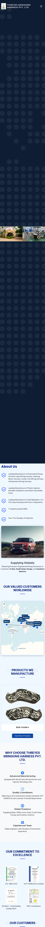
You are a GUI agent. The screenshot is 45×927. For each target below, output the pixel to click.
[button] (18, 241)
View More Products (22, 736)
